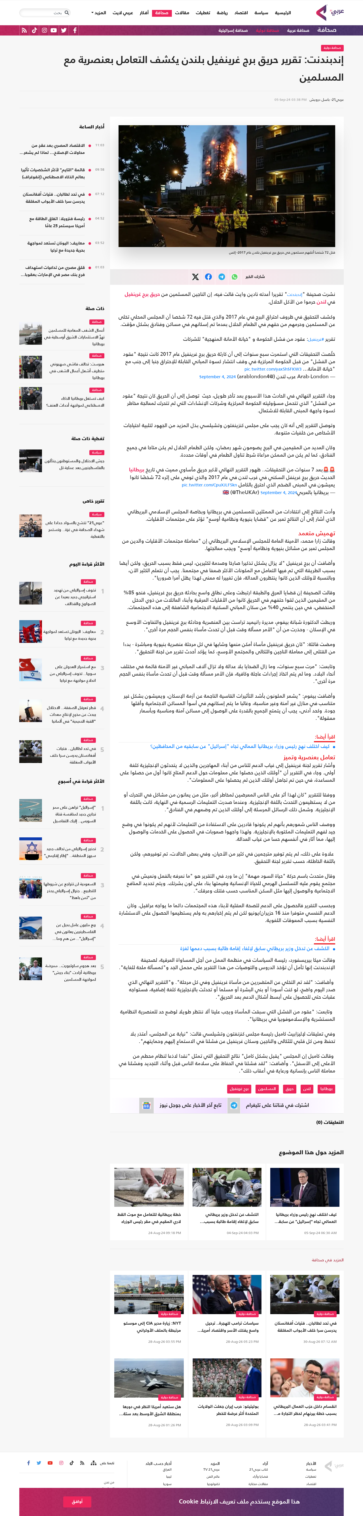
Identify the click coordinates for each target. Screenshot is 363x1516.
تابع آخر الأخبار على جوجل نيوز (190, 1105)
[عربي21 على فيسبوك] (75, 30)
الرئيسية (281, 13)
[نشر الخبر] (195, 277)
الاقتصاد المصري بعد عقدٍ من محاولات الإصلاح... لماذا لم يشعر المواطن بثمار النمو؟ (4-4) (54, 149)
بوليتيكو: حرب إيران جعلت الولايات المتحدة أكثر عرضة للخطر (228, 1410)
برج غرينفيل (137, 294)
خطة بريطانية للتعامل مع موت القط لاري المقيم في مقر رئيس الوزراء (149, 1218)
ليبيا (168, 1476)
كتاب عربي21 (258, 1469)
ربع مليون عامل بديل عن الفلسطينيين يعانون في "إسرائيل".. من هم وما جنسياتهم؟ (75, 932)
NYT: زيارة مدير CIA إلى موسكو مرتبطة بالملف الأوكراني (152, 1327)
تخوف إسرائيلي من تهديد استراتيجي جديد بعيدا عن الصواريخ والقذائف (75, 597)
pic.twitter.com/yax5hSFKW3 (272, 369)
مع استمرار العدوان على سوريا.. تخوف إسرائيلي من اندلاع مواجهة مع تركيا (73, 674)
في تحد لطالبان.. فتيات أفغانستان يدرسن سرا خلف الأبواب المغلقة (306, 1327)
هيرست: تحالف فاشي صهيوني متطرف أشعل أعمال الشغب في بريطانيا (77, 371)
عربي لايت (123, 13)
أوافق (77, 1502)
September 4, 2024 (217, 376)
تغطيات (203, 13)
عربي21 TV (211, 1469)
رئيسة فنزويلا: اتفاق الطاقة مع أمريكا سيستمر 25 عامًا (57, 222)
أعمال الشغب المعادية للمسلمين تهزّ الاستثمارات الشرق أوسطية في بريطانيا (74, 337)
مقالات (182, 13)
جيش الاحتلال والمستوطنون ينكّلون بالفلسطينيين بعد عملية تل (74, 464)
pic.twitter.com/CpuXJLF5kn (209, 485)
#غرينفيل (316, 339)
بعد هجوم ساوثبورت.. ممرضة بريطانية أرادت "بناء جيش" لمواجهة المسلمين (70, 973)
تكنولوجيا (213, 1483)
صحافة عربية (298, 30)
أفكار (144, 13)
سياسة (261, 13)
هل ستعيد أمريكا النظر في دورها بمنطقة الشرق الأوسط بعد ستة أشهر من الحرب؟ (152, 1411)
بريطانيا (136, 469)
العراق (167, 1469)
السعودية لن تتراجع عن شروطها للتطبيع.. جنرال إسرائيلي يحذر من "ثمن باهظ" (70, 891)
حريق (155, 294)
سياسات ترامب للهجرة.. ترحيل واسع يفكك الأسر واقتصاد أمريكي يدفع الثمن (228, 1327)
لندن (321, 302)
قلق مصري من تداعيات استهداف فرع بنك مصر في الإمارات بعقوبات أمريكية (53, 271)
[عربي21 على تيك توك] (34, 30)
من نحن (109, 1482)
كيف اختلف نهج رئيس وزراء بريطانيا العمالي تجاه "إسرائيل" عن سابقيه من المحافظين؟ (240, 746)
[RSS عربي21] (24, 30)
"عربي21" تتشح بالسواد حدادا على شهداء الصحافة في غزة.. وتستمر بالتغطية (75, 530)
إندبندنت (294, 294)
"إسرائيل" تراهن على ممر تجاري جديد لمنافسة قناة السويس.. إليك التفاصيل (74, 814)
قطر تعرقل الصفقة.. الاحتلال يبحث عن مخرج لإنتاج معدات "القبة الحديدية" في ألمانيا (71, 715)
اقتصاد (241, 13)
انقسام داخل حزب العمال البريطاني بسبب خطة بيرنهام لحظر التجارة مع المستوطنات (305, 1410)
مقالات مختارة (258, 1483)
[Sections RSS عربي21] (93, 1463)
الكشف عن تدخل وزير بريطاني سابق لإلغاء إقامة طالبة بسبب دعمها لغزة (255, 948)
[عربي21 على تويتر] (64, 30)
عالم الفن (213, 1476)
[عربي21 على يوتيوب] (53, 30)
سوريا (167, 1483)
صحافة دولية (267, 30)
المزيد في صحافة (328, 1259)
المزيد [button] (100, 13)
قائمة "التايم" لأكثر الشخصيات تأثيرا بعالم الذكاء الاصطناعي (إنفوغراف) (53, 173)
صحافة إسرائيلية (233, 30)
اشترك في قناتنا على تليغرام (277, 1105)
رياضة (222, 13)
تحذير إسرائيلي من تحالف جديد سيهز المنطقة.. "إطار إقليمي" (70, 852)
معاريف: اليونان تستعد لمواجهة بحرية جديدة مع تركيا (56, 246)
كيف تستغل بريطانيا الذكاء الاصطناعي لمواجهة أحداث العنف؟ (75, 402)
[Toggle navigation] (66, 13)
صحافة (161, 13)
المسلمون (267, 1089)
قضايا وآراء (260, 1476)
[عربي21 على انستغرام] (44, 30)
